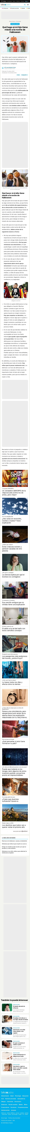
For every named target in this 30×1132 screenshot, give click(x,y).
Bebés (21, 1104)
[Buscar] (25, 5)
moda (8, 1113)
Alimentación (5, 1096)
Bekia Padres (12, 21)
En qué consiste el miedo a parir (19, 1043)
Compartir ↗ (24, 74)
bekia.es (3, 1113)
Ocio (2, 1098)
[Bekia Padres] (6, 5)
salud (9, 1114)
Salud (12, 1096)
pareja (26, 1113)
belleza (13, 1113)
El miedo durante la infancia (19, 1007)
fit (23, 1114)
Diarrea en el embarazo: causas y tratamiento (14, 841)
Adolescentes (5, 1110)
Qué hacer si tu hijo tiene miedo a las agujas (19, 1031)
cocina (17, 1113)
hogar (20, 1114)
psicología (15, 1114)
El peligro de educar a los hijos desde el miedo (20, 1018)
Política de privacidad (14, 1118)
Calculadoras (21, 1098)
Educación (16, 1016)
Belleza (18, 1)
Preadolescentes (23, 1107)
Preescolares (5, 1107)
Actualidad (9, 1)
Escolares (13, 1107)
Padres (27, 1)
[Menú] (28, 5)
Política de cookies (6, 1120)
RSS (14, 1120)
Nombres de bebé (10, 1098)
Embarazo (4, 1104)
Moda (14, 1)
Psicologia (18, 21)
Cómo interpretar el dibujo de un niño (19, 1055)
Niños (25, 1104)
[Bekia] (3, 1)
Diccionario (18, 1101)
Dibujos (3, 1101)
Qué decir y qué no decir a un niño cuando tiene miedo (20, 1067)
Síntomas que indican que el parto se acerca (14, 843)
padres (22, 1113)
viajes (26, 1114)
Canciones (10, 1101)
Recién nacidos (13, 1104)
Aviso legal (4, 1118)
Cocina (22, 1)
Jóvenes (13, 1110)
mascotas (4, 1114)
